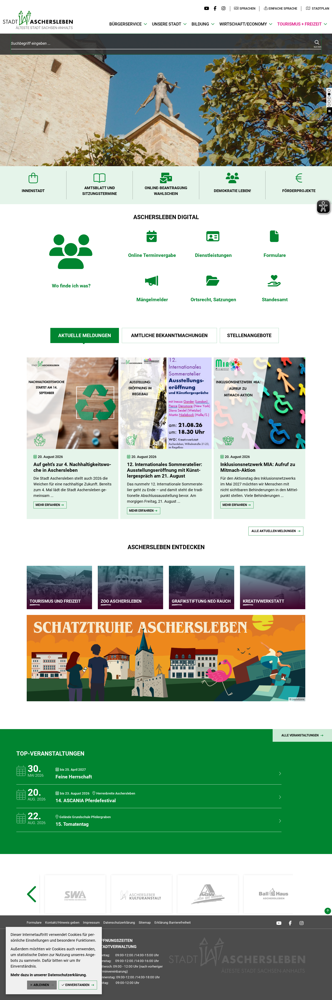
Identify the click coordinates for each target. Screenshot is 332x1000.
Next (301, 903)
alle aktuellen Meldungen (273, 531)
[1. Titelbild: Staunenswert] (329, 101)
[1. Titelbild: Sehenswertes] (329, 90)
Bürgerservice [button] (125, 24)
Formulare (34, 922)
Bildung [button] (200, 24)
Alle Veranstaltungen (300, 735)
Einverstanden (77, 985)
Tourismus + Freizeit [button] (299, 24)
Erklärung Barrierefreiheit (172, 922)
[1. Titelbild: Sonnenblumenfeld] (329, 105)
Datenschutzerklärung (119, 922)
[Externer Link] (75, 894)
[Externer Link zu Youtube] (205, 8)
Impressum (91, 922)
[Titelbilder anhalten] (329, 111)
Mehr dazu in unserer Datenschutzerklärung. (49, 975)
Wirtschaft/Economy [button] (243, 24)
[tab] (84, 335)
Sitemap (145, 922)
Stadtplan (320, 8)
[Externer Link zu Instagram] (222, 8)
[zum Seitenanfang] (328, 911)
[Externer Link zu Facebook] (214, 8)
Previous (31, 903)
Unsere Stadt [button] (166, 24)
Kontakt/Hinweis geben (62, 922)
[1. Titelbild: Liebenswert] (329, 94)
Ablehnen (41, 985)
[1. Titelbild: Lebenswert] (329, 98)
